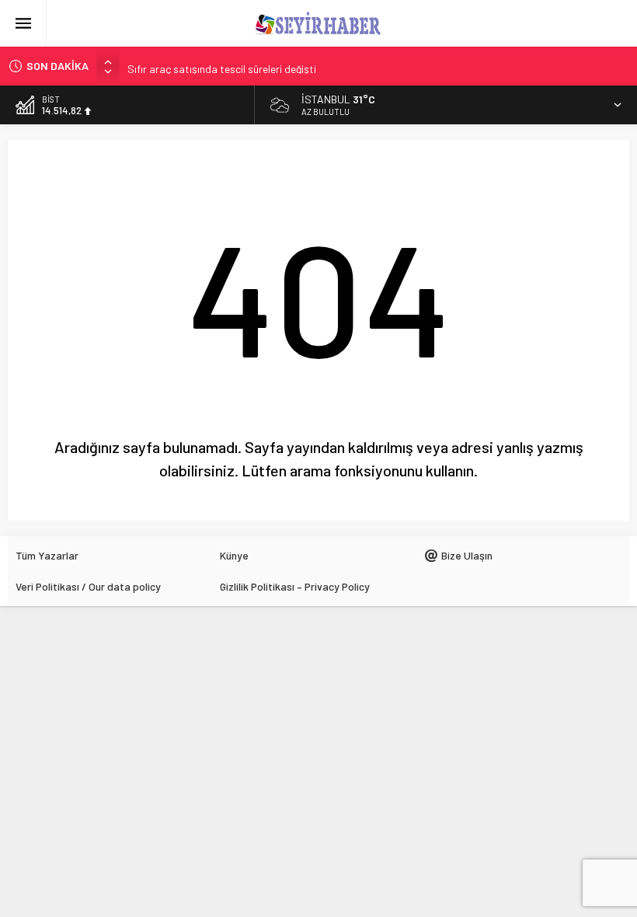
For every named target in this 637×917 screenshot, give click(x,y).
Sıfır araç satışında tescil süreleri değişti (221, 65)
